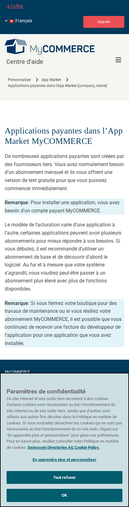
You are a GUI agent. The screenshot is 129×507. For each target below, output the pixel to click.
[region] (64, 440)
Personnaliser (19, 80)
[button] (103, 22)
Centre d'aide (24, 61)
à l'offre (15, 6)
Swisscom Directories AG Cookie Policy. (64, 447)
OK (64, 495)
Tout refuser (64, 477)
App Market (51, 80)
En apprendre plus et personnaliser (64, 459)
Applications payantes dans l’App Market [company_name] (57, 86)
